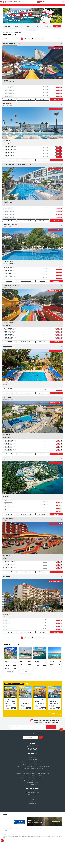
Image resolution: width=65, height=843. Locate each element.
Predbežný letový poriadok (32, 806)
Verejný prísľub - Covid (32, 784)
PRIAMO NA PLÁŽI (17, 32)
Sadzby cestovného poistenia (32, 770)
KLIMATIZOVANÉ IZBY (8, 385)
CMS (17, 838)
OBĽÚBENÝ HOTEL (7, 83)
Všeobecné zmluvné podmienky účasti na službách (32, 762)
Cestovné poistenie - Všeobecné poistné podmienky (32, 764)
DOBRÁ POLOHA (7, 264)
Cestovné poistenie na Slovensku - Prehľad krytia (32, 775)
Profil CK (32, 799)
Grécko (5, 347)
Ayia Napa (9, 105)
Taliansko (5, 520)
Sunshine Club (9, 458)
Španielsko (5, 578)
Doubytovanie (17, 828)
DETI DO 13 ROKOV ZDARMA (9, 263)
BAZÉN (5, 384)
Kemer (9, 226)
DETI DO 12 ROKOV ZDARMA (9, 81)
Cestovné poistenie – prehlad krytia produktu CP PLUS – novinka (32, 771)
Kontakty (46, 828)
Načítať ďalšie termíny (26, 99)
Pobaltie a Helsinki (25, 700)
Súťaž (4, 828)
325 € (58, 708)
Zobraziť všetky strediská (10, 672)
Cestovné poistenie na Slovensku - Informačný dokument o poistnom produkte (32, 773)
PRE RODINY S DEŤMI (8, 202)
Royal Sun (8, 576)
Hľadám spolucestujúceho (32, 797)
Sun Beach (7, 346)
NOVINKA (6, 204)
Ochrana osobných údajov (32, 782)
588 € (13, 708)
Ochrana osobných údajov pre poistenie (32, 780)
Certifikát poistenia (32, 790)
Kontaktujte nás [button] (13, 1)
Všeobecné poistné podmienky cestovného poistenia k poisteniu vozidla (32, 779)
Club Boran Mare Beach (13, 285)
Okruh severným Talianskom (54, 700)
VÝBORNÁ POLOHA (7, 142)
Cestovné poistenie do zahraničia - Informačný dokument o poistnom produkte (32, 766)
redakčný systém (10, 838)
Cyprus (5, 105)
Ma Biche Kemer (10, 225)
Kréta (8, 399)
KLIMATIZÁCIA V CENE (8, 558)
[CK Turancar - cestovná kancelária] (40, 2)
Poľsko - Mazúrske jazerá (40, 700)
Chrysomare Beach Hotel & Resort (17, 164)
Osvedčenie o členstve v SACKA (32, 792)
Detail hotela (9, 99)
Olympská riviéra (11, 347)
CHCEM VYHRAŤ (51, 727)
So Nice (7, 104)
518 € (28, 708)
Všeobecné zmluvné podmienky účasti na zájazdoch (32, 761)
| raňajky (9, 562)
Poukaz (32, 828)
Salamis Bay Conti (11, 43)
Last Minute (32, 4)
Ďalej (59, 38)
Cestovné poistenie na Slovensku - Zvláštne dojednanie (32, 777)
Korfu (9, 460)
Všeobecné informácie (32, 759)
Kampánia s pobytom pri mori (10, 700)
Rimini (10, 520)
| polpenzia (9, 389)
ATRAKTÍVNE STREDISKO (8, 261)
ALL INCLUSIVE (6, 143)
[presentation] (3, 62)
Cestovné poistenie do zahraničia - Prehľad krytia (32, 768)
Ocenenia (32, 801)
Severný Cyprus (7, 45)
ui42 (24, 838)
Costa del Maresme (13, 578)
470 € (43, 708)
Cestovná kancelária (7, 32)
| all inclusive (9, 86)
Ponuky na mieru (25, 828)
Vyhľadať (57, 26)
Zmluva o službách (32, 757)
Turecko (5, 226)
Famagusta (14, 45)
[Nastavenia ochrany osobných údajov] (2, 840)
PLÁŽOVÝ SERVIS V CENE (8, 437)
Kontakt (32, 743)
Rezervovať (56, 99)
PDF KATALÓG (9, 828)
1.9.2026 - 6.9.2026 (24, 703)
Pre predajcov (39, 828)
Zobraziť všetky (55, 713)
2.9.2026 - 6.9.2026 (39, 703)
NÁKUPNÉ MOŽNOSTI (8, 616)
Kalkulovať (42, 99)
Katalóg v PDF (32, 805)
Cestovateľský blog (32, 803)
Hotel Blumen (8, 519)
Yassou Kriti (8, 397)
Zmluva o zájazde (32, 755)
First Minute (52, 828)
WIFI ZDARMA (6, 496)
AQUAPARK (6, 80)
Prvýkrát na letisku (32, 796)
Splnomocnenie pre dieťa (32, 794)
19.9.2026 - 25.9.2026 (10, 703)
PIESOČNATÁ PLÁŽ (7, 614)
